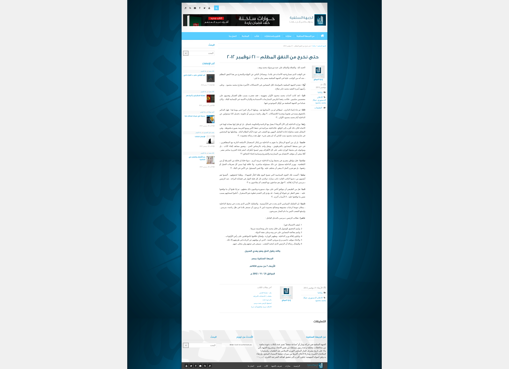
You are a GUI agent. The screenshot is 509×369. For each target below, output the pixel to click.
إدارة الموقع (318, 79)
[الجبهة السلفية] (307, 19)
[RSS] (191, 8)
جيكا (315, 100)
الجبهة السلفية (321, 46)
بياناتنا (320, 92)
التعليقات (318, 107)
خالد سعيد (211, 71)
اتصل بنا (232, 36)
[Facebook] (200, 8)
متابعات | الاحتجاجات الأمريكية (262, 296)
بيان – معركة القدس (265, 293)
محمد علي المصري (208, 132)
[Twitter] (205, 8)
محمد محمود (320, 102)
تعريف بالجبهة (276, 366)
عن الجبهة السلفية (306, 36)
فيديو (259, 366)
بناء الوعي (203, 71)
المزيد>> (260, 356)
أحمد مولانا (211, 112)
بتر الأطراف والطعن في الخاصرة (197, 158)
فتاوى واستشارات (272, 36)
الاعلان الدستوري (321, 98)
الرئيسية (297, 366)
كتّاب (256, 36)
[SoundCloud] (186, 8)
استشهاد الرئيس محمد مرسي (262, 303)
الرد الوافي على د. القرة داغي (194, 75)
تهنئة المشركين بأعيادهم (195, 95)
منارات (288, 36)
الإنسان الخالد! (200, 136)
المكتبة (245, 36)
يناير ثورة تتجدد (266, 300)
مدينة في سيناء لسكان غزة (195, 116)
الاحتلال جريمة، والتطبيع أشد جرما (261, 307)
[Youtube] (210, 8)
